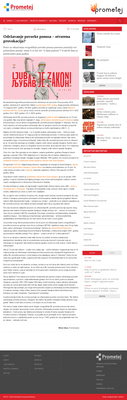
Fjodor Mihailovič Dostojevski (95, 201)
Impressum (100, 375)
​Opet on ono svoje (92, 260)
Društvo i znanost (38, 21)
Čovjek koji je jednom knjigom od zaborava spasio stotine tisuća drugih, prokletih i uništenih (109, 77)
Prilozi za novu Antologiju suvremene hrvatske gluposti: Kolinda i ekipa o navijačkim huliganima (101, 290)
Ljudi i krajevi (21, 21)
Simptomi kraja (104, 47)
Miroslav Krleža (90, 167)
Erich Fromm (89, 234)
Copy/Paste (91, 21)
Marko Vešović (89, 223)
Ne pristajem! (103, 60)
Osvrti (9, 21)
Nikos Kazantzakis (91, 206)
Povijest (63, 21)
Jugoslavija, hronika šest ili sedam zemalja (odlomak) (109, 126)
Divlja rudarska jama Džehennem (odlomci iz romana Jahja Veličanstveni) (107, 115)
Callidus (121, 397)
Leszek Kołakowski (91, 245)
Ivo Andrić (87, 178)
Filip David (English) (91, 195)
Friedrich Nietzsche (91, 190)
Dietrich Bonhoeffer (91, 184)
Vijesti (112, 253)
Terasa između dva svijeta (108, 33)
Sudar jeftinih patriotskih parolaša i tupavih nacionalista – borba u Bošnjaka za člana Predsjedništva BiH (108, 103)
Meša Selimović (90, 212)
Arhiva (102, 86)
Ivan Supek (88, 229)
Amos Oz (87, 156)
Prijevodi (81, 21)
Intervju (72, 21)
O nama (99, 371)
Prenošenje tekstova (105, 388)
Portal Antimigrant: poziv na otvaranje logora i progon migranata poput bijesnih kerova (101, 281)
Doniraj (99, 384)
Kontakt (99, 380)
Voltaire (87, 217)
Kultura (52, 21)
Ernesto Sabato (90, 162)
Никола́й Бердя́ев (91, 173)
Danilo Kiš (87, 240)
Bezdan (92, 253)
